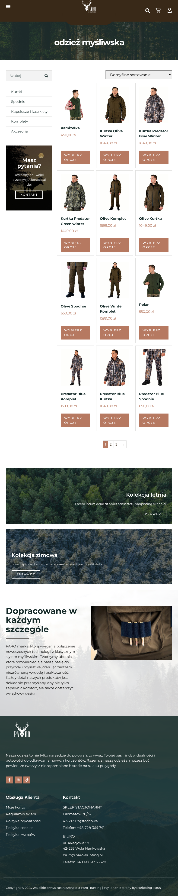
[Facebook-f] (9, 780)
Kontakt (29, 194)
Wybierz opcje (73, 157)
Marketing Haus (148, 888)
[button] (8, 6)
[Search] (46, 76)
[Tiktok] (27, 780)
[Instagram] (18, 780)
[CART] (158, 10)
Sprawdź (152, 514)
